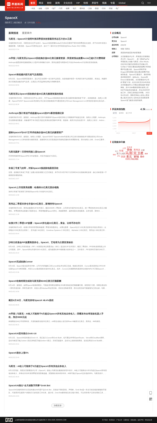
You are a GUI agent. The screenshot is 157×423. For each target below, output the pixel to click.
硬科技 (82, 8)
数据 (97, 8)
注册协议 (126, 420)
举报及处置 (148, 420)
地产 (54, 8)
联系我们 (112, 420)
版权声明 (141, 420)
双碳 (110, 8)
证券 (47, 8)
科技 (33, 8)
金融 (40, 8)
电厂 (117, 8)
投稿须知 (133, 420)
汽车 (61, 8)
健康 (67, 8)
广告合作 (119, 420)
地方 (74, 8)
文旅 (90, 8)
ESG (104, 8)
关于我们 (105, 420)
